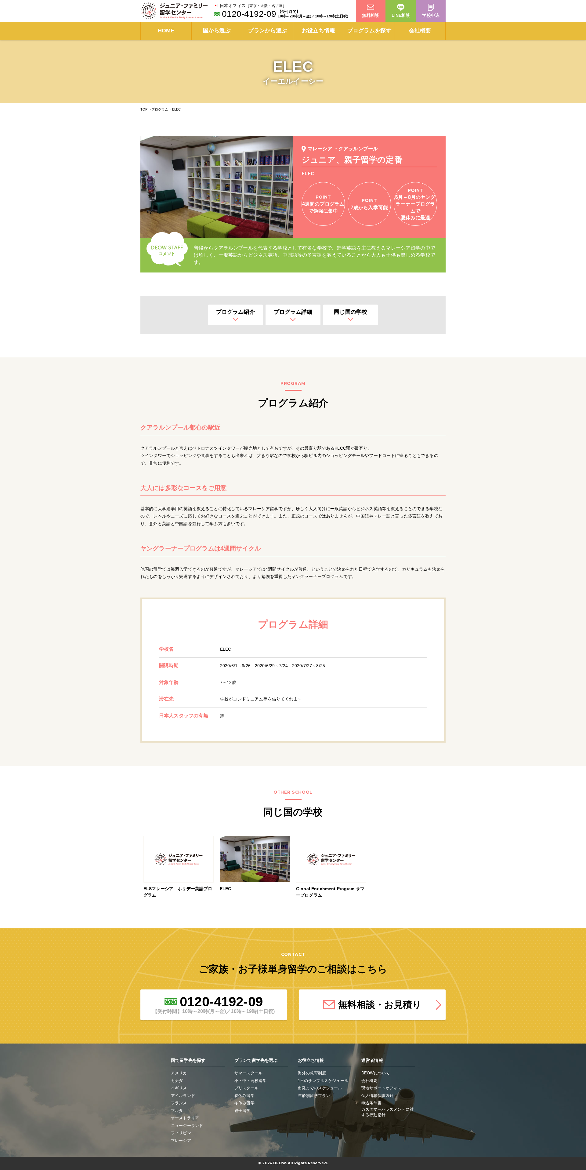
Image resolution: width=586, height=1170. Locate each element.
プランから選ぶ (267, 30)
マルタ (177, 1110)
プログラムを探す (369, 30)
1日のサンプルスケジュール (323, 1080)
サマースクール (248, 1073)
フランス (179, 1103)
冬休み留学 (244, 1103)
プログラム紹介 (235, 312)
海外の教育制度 (312, 1073)
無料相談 (370, 15)
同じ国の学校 (350, 312)
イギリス (179, 1088)
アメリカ (179, 1073)
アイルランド (183, 1095)
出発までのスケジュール (320, 1088)
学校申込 (431, 15)
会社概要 (420, 30)
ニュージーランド (187, 1125)
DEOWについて (375, 1073)
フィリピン (181, 1133)
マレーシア (181, 1140)
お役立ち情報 (318, 30)
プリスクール (246, 1088)
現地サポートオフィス (381, 1088)
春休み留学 (244, 1095)
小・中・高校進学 (250, 1080)
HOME (166, 30)
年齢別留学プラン (314, 1095)
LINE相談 (401, 15)
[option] (178, 868)
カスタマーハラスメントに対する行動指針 (387, 1112)
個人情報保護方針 (377, 1095)
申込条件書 (371, 1103)
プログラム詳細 (293, 312)
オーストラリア (185, 1118)
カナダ (177, 1080)
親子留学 (242, 1110)
